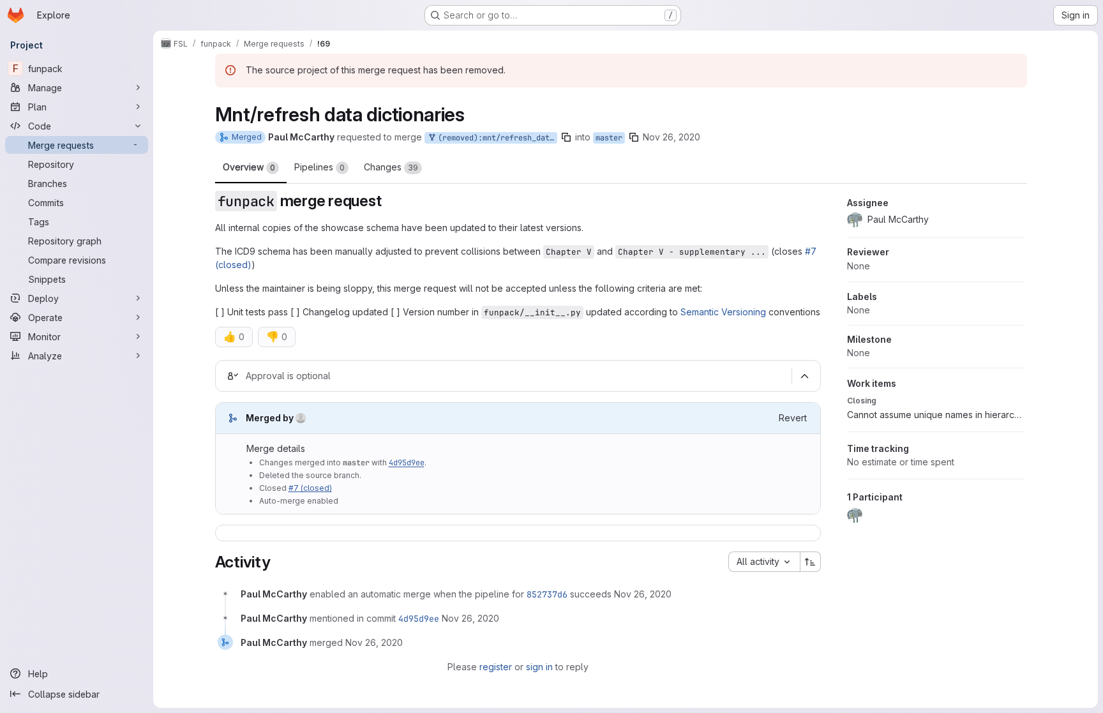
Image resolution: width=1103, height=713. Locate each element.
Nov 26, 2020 (671, 136)
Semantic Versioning (723, 311)
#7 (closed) (310, 488)
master (609, 138)
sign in (539, 666)
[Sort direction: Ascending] (810, 562)
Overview (249, 166)
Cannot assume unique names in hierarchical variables (935, 414)
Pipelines (319, 166)
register (495, 666)
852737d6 (547, 594)
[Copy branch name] (566, 137)
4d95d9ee (406, 463)
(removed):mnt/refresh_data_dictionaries (495, 138)
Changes (391, 166)
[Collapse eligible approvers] (805, 376)
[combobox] (764, 562)
